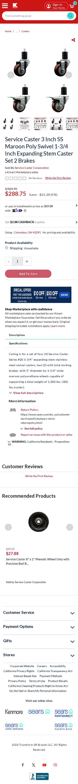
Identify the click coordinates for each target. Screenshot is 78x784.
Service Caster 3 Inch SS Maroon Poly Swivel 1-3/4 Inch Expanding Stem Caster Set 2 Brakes (39, 150)
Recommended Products (29, 496)
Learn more (58, 326)
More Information (22, 401)
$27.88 (12, 553)
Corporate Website (22, 666)
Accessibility (58, 666)
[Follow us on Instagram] (55, 764)
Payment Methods (51, 676)
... (16, 31)
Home (8, 31)
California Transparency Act (54, 671)
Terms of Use (37, 681)
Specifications (18, 343)
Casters (25, 31)
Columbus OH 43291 (27, 232)
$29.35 (10, 549)
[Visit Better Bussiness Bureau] (39, 776)
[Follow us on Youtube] (44, 764)
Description (17, 335)
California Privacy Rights (18, 671)
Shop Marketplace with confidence (28, 309)
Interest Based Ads (25, 676)
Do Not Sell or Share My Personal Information (37, 690)
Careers (42, 666)
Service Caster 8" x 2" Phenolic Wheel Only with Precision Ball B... (37, 561)
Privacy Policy (17, 681)
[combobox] (39, 15)
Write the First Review (58, 178)
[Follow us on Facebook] (23, 764)
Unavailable (32, 248)
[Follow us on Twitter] (34, 764)
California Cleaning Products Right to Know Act (38, 686)
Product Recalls (58, 681)
